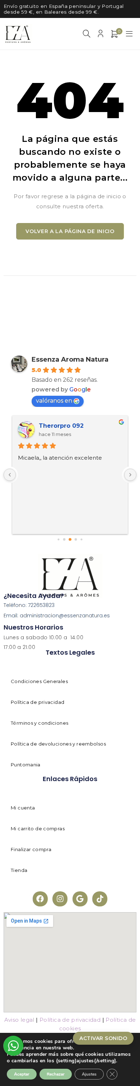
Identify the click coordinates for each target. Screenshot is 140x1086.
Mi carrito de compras (38, 828)
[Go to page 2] (64, 539)
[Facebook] (40, 898)
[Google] (80, 898)
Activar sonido (103, 1038)
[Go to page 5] (81, 539)
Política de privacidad (37, 702)
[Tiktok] (99, 898)
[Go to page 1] (58, 539)
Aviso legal (19, 1019)
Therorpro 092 (61, 425)
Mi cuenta (23, 808)
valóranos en (54, 400)
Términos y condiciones (39, 723)
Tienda (19, 870)
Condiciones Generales (39, 681)
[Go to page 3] (70, 539)
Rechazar (56, 1074)
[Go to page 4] (76, 539)
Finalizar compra (31, 849)
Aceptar (21, 1074)
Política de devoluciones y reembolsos (58, 744)
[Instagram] (59, 898)
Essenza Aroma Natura (70, 359)
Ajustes (89, 1074)
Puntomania (26, 764)
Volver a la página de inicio (70, 231)
